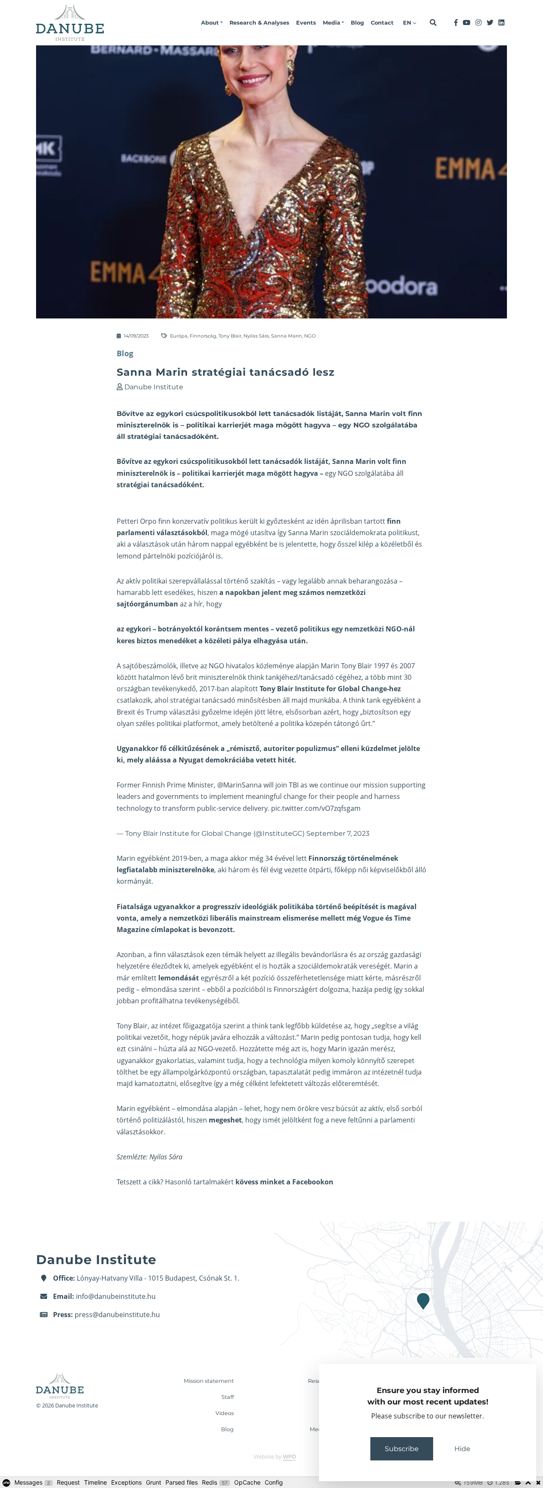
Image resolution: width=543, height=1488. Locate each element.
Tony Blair (229, 336)
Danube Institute (153, 387)
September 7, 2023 (337, 833)
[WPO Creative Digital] (271, 1457)
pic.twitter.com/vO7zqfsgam (316, 808)
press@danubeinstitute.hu (117, 1314)
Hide (462, 1449)
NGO (310, 336)
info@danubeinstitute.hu (116, 1296)
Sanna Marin (286, 336)
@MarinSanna (239, 785)
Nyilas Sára (256, 336)
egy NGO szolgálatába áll (364, 473)
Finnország (203, 336)
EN (408, 23)
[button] (212, 23)
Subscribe (402, 1449)
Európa (179, 336)
